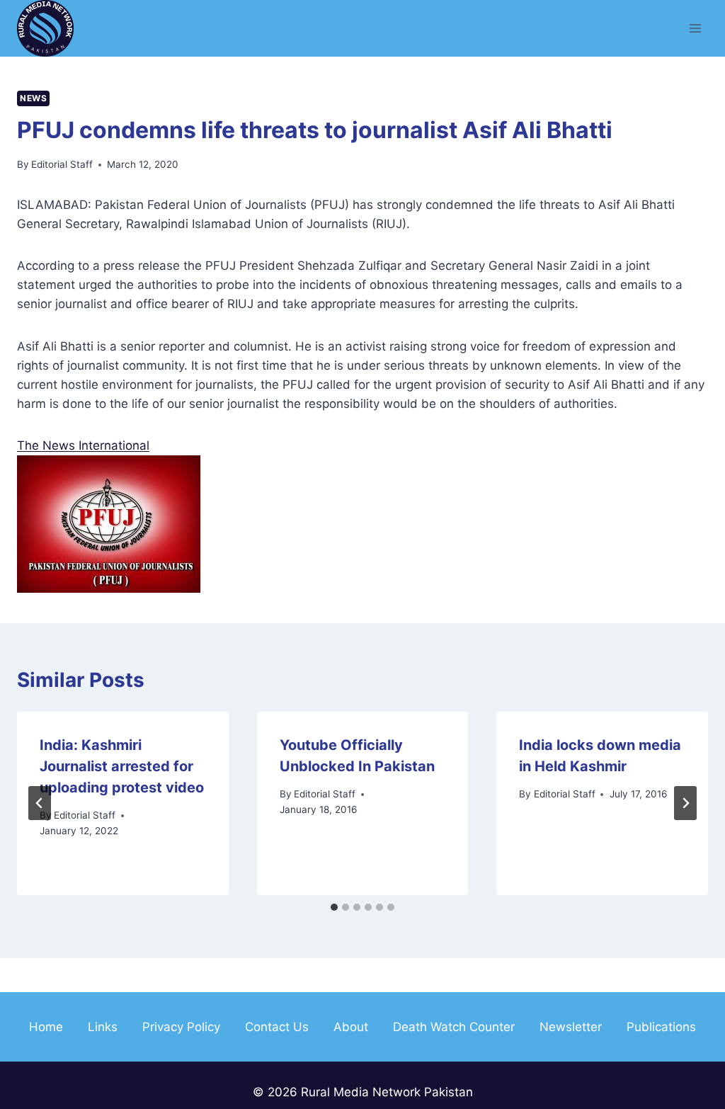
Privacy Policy (181, 1027)
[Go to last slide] (39, 803)
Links (103, 1027)
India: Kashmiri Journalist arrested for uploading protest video (122, 766)
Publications (661, 1027)
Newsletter (571, 1027)
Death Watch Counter (454, 1027)
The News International (83, 445)
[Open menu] (695, 28)
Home (46, 1027)
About (350, 1027)
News (33, 98)
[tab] (334, 907)
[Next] (685, 803)
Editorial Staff (62, 164)
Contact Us (277, 1027)
